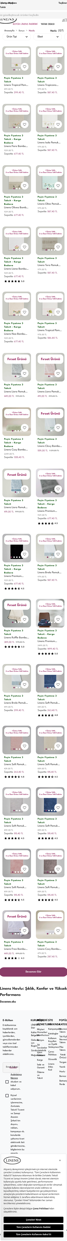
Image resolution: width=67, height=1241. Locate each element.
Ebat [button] (40, 36)
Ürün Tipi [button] (12, 36)
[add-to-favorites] (24, 66)
